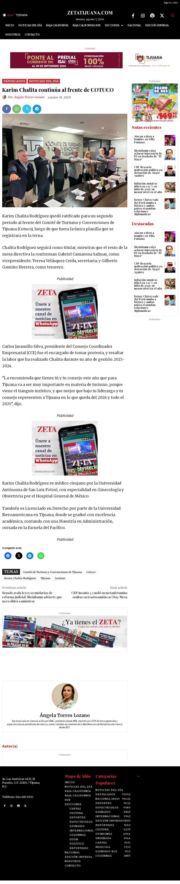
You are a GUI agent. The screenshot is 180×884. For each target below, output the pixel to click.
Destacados (14, 85)
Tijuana (45, 581)
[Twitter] (162, 16)
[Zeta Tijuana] (90, 12)
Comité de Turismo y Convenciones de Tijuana (52, 575)
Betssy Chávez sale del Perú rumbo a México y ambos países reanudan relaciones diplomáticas (146, 210)
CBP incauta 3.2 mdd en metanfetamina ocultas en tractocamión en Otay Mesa (99, 598)
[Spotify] (152, 16)
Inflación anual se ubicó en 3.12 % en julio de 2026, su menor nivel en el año (148, 191)
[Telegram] (36, 112)
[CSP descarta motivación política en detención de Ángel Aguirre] (170, 174)
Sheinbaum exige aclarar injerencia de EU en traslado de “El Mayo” (148, 158)
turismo (60, 581)
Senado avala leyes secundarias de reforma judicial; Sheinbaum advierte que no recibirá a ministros (32, 600)
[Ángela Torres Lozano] (5, 101)
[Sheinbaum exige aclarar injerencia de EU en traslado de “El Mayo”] (170, 158)
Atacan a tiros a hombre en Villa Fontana (144, 142)
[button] (172, 15)
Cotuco (90, 575)
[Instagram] (142, 16)
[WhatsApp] (16, 112)
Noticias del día (44, 85)
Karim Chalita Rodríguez (20, 581)
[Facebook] (133, 16)
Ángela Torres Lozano (29, 101)
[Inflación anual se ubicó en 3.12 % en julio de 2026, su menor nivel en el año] (170, 190)
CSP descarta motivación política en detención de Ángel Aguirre (148, 175)
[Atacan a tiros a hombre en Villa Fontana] (170, 143)
